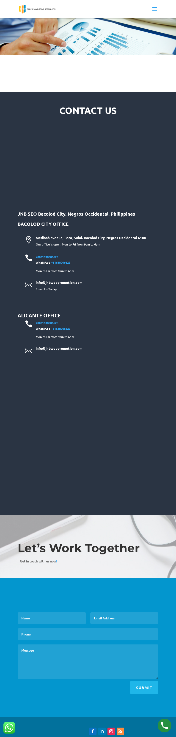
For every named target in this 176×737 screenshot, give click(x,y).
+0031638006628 (47, 257)
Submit (144, 687)
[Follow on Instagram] (111, 731)
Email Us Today (46, 289)
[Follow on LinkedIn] (102, 731)
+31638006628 (60, 262)
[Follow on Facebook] (92, 731)
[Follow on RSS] (120, 731)
